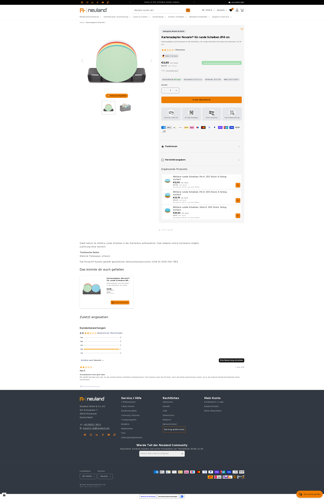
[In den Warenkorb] (238, 185)
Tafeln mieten (127, 406)
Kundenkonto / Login (214, 402)
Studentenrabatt (129, 411)
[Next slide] (151, 60)
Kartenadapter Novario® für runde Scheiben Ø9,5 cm (118, 280)
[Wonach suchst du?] (188, 10)
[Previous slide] (82, 60)
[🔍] (117, 62)
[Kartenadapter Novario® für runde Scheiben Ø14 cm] (108, 107)
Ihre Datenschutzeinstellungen (167, 496)
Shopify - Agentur (84, 486)
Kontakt (166, 406)
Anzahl (164, 85)
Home (82, 22)
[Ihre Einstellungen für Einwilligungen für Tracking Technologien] (4, 495)
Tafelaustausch (128, 402)
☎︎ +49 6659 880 (236, 2)
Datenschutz (169, 415)
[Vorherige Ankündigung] (130, 2)
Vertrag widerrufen (174, 429)
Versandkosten (172, 70)
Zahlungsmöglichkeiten (132, 437)
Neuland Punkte (211, 406)
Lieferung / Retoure (130, 415)
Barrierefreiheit (170, 424)
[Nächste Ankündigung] (194, 2)
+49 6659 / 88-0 (92, 425)
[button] (90, 17)
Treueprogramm (128, 420)
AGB (165, 411)
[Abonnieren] (182, 454)
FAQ (123, 433)
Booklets (125, 424)
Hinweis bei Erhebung (148, 496)
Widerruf (167, 420)
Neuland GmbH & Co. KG (96, 484)
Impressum (168, 402)
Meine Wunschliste (212, 411)
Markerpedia (127, 428)
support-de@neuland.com (96, 428)
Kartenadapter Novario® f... (96, 22)
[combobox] (162, 10)
